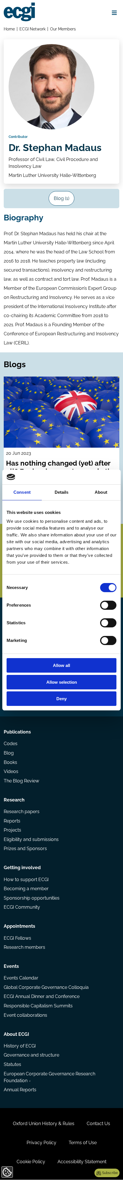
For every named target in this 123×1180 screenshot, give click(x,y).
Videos (11, 771)
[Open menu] (114, 13)
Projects (12, 830)
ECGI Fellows (17, 938)
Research (14, 800)
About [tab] (101, 492)
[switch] (108, 605)
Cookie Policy (31, 1161)
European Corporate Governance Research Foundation (49, 1077)
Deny (61, 698)
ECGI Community (22, 907)
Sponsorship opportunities (31, 898)
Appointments (19, 926)
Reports (12, 821)
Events (11, 966)
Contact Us (98, 1123)
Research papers (21, 811)
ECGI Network (32, 28)
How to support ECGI (26, 879)
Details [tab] (62, 492)
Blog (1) (61, 198)
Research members (24, 947)
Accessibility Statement (81, 1161)
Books (10, 762)
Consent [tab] (22, 492)
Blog (9, 753)
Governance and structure (31, 1055)
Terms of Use (83, 1142)
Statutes (12, 1064)
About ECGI (16, 1034)
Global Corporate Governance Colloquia (46, 987)
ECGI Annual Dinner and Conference (42, 996)
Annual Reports (20, 1089)
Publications (17, 732)
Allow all (61, 665)
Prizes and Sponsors (25, 848)
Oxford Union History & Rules (43, 1123)
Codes (10, 743)
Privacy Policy (41, 1142)
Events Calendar (21, 978)
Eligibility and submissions (31, 839)
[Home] (19, 12)
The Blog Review (21, 781)
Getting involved (22, 867)
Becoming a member (26, 888)
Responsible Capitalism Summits (38, 1006)
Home (9, 28)
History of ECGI (20, 1046)
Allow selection (61, 682)
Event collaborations (25, 1015)
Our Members (63, 28)
